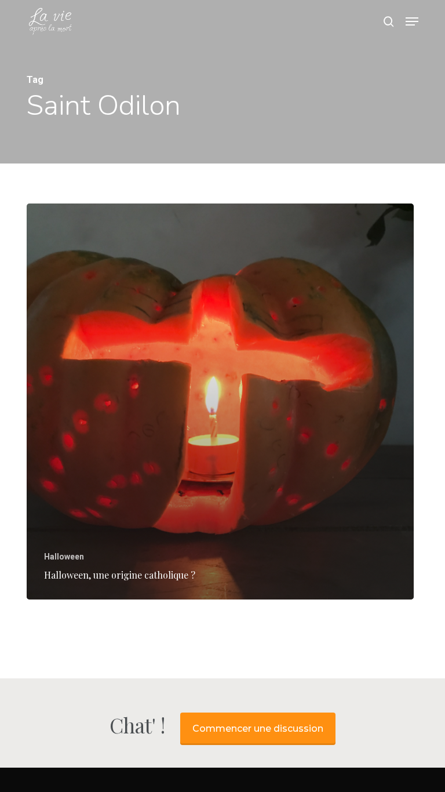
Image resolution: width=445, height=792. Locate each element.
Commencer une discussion (257, 728)
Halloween (64, 556)
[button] (412, 21)
